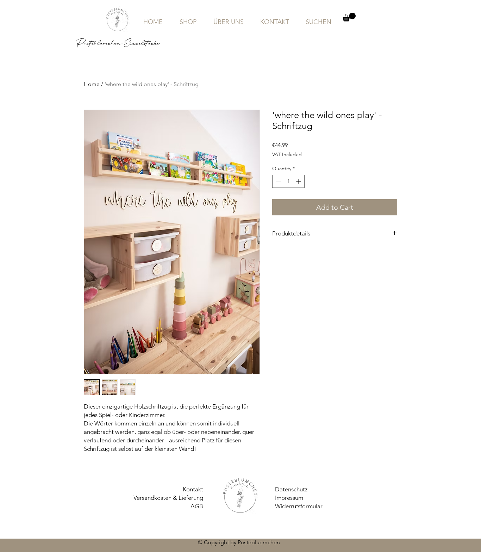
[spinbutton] (288, 181)
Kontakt (193, 489)
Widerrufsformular (299, 506)
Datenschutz (291, 489)
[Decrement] (277, 181)
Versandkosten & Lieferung (168, 497)
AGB (196, 506)
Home (92, 84)
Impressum (289, 497)
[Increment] (299, 181)
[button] (349, 17)
